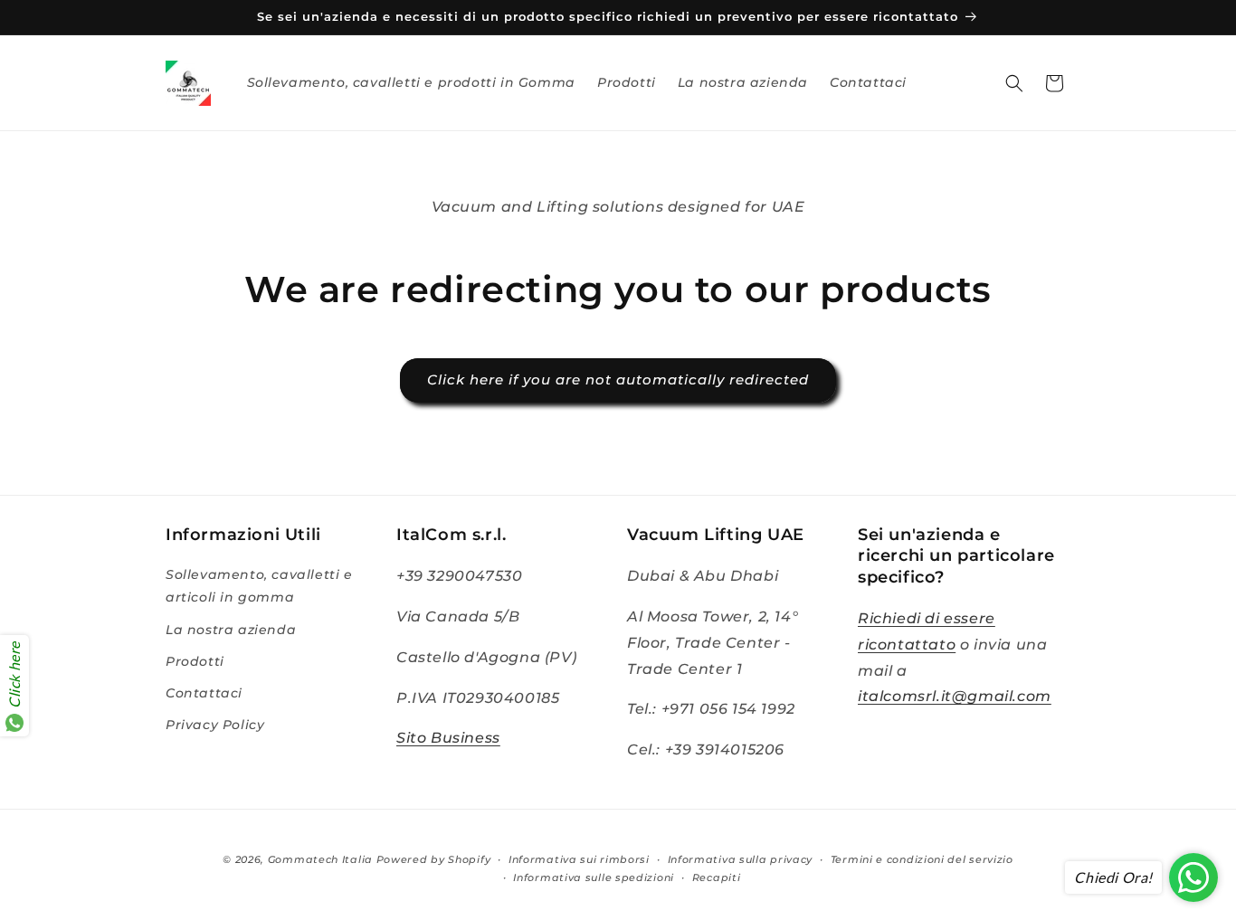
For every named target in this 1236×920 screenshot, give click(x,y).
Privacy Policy (215, 724)
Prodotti (195, 661)
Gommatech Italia (320, 859)
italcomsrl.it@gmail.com (954, 697)
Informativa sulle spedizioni (593, 877)
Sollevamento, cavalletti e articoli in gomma (259, 585)
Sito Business (448, 738)
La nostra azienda (231, 629)
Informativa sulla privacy (740, 859)
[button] (1014, 83)
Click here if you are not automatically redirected (618, 379)
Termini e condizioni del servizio (922, 859)
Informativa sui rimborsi (579, 859)
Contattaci (204, 693)
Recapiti (716, 877)
